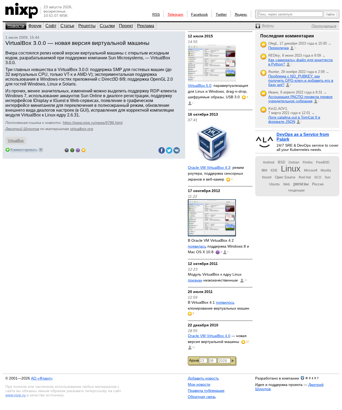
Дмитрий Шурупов (22, 129)
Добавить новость (203, 378)
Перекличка (278, 48)
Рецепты (87, 26)
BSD (281, 162)
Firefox (308, 162)
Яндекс (241, 14)
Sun (328, 177)
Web (286, 184)
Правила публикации (206, 390)
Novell (266, 177)
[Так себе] (72, 149)
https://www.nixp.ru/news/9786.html (92, 122)
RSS (156, 14)
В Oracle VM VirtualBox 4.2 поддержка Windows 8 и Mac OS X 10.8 (218, 246)
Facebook (199, 14)
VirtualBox (16, 141)
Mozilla (326, 170)
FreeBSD (322, 162)
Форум (34, 26)
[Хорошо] (78, 149)
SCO (317, 177)
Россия (318, 184)
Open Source (285, 177)
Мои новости (199, 384)
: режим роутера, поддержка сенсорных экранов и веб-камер (216, 173)
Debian (294, 162)
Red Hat (305, 177)
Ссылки (107, 26)
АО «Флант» (42, 378)
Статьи (67, 26)
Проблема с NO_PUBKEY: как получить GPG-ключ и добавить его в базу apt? (300, 80)
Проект (126, 26)
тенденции (296, 190)
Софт (50, 26)
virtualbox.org (81, 129)
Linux (291, 168)
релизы (301, 183)
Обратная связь (202, 397)
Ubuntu (274, 184)
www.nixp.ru (15, 395)
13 (245, 280)
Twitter (221, 14)
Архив (194, 360)
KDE (274, 170)
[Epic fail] (67, 149)
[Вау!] (83, 149)
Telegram (175, 14)
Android (268, 162)
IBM (264, 170)
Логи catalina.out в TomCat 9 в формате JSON (294, 119)
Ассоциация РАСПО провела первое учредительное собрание (300, 99)
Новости (15, 26)
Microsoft (310, 170)
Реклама (145, 26)
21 (295, 48)
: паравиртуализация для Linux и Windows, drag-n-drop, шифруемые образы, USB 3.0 (218, 91)
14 (193, 347)
